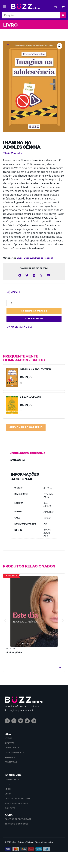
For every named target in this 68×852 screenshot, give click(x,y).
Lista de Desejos (14, 753)
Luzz (7, 784)
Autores (10, 757)
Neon (8, 789)
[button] (5, 7)
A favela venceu (30, 397)
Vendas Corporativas (17, 799)
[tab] (34, 453)
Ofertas (10, 743)
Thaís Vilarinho (12, 153)
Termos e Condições (16, 824)
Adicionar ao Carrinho (26, 427)
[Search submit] (63, 15)
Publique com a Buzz (16, 803)
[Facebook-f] (7, 720)
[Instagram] (13, 720)
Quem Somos (12, 780)
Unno (8, 794)
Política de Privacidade (18, 819)
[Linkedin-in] (33, 720)
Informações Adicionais (27, 453)
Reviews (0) (17, 460)
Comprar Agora (34, 319)
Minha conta (12, 748)
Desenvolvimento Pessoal (38, 258)
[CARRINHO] (63, 7)
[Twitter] (20, 720)
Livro (20, 258)
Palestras (11, 762)
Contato (10, 808)
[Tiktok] (27, 720)
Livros (8, 738)
